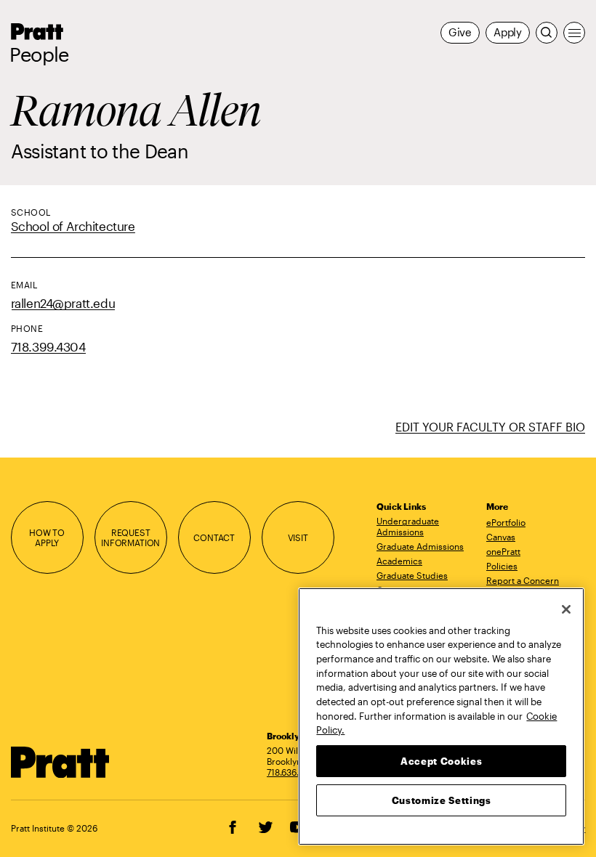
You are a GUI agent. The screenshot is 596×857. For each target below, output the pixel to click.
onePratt (503, 551)
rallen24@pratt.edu (63, 303)
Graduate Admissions (420, 546)
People (39, 54)
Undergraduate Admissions (407, 526)
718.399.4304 (48, 347)
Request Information (130, 537)
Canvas (500, 537)
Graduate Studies (412, 575)
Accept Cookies (441, 761)
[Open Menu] (574, 33)
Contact (214, 537)
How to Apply (47, 537)
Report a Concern (522, 580)
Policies (502, 566)
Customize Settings (441, 800)
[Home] (60, 762)
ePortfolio (505, 522)
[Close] (566, 609)
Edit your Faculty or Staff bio (490, 427)
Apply (508, 32)
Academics (399, 561)
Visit (298, 537)
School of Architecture (73, 226)
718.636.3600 (294, 772)
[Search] (546, 33)
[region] (441, 716)
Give (460, 32)
